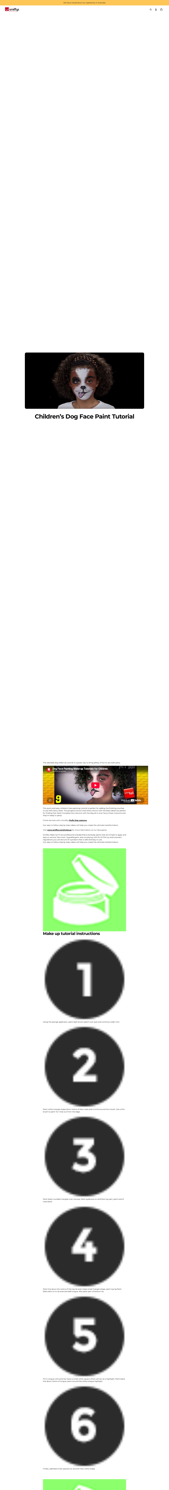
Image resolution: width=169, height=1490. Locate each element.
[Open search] (150, 9)
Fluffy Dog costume (78, 820)
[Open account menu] (156, 9)
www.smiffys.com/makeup (59, 830)
